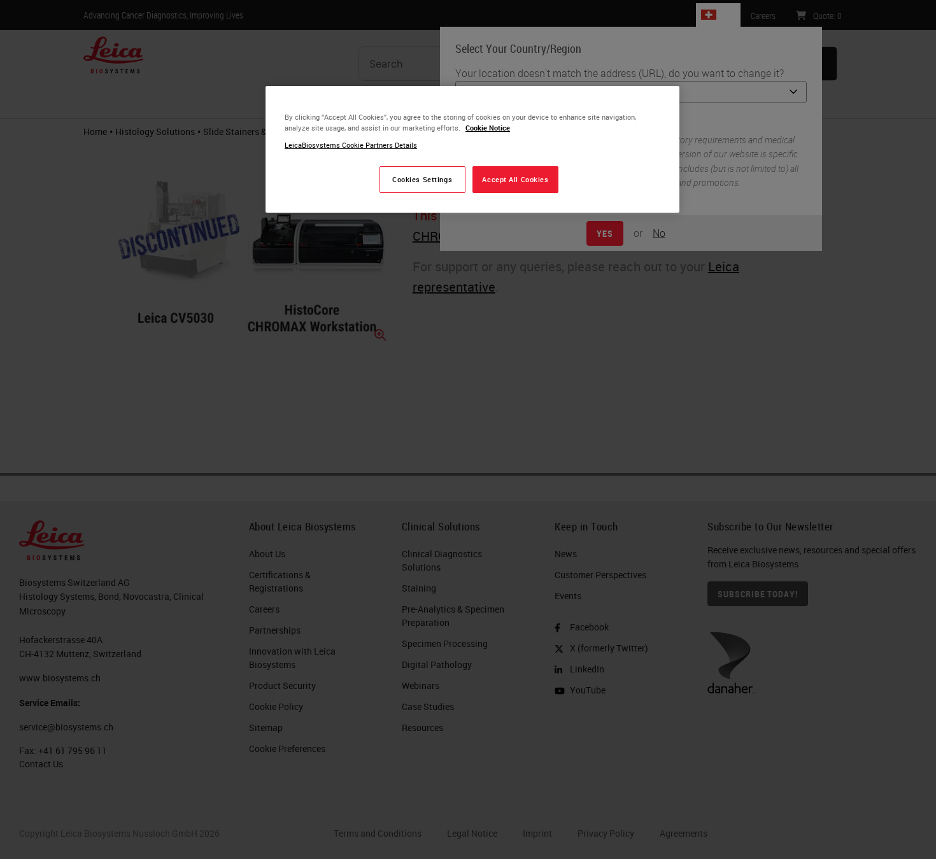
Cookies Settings (422, 179)
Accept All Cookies (515, 179)
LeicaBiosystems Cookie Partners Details (351, 145)
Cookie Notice (487, 127)
